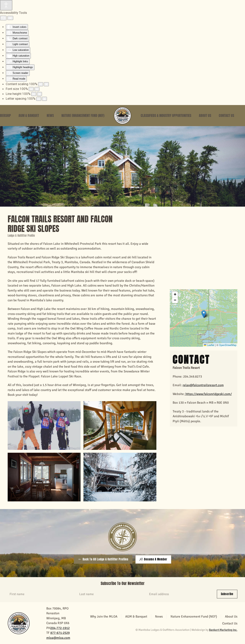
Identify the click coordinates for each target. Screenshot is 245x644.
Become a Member (155, 559)
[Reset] (3, 18)
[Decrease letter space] (38, 99)
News (159, 616)
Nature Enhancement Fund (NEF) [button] (82, 115)
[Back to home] (122, 115)
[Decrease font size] (31, 89)
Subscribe (227, 594)
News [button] (50, 115)
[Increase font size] (36, 89)
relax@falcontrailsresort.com (203, 385)
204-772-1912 (60, 628)
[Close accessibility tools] (10, 18)
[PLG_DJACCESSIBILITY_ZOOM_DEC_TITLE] (40, 84)
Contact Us (229, 623)
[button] (203, 314)
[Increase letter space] (44, 99)
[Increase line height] (39, 94)
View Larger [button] (44, 425)
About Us (231, 616)
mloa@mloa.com (58, 638)
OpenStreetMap (227, 345)
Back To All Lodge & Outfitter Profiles (105, 559)
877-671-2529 (60, 633)
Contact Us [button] (226, 115)
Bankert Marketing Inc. (223, 630)
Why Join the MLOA (103, 616)
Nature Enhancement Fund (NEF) (194, 616)
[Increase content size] (46, 84)
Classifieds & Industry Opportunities (166, 115)
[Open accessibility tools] (6, 5)
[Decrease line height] (33, 94)
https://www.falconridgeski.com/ (208, 394)
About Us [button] (205, 115)
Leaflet (210, 345)
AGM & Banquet (29, 115)
